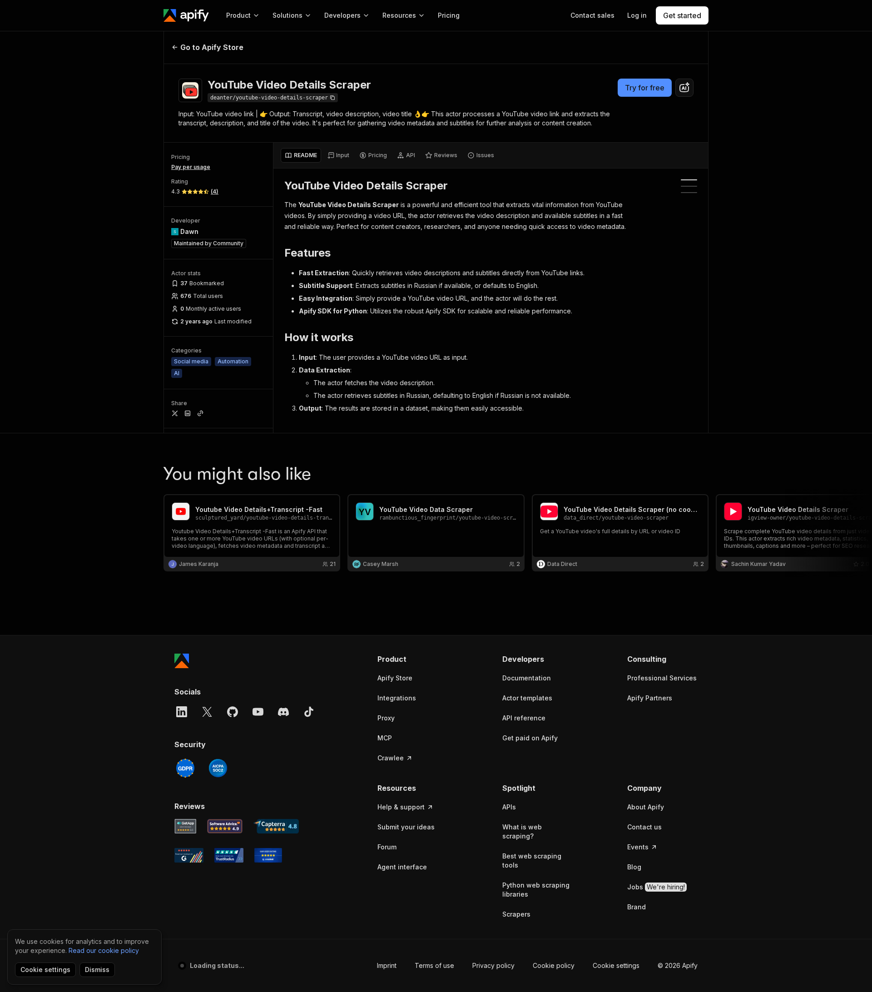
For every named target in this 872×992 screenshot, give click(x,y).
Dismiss (97, 969)
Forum (386, 847)
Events (638, 847)
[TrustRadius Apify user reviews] (228, 855)
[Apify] (186, 15)
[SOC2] (218, 768)
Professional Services (662, 678)
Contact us (644, 827)
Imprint (386, 965)
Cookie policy (554, 965)
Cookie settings (616, 965)
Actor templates (527, 698)
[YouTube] (258, 711)
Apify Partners (649, 698)
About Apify (645, 807)
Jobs (656, 887)
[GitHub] (232, 711)
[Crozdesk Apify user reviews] (268, 855)
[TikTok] (309, 711)
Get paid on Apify (530, 738)
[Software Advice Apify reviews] (225, 826)
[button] (412, 659)
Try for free (644, 87)
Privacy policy (493, 965)
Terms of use (434, 965)
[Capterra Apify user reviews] (276, 826)
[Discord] (283, 711)
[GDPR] (185, 768)
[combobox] (684, 88)
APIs (509, 807)
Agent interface (402, 867)
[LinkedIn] (181, 711)
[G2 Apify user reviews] (188, 855)
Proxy (386, 718)
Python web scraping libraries (536, 889)
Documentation (526, 678)
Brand (636, 907)
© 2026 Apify (678, 965)
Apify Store (394, 678)
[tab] (301, 155)
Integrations (396, 698)
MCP (384, 738)
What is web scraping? (522, 831)
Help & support (401, 807)
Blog (634, 867)
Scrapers (516, 914)
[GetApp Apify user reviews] (185, 826)
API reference (523, 718)
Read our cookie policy (104, 950)
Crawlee (390, 758)
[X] (207, 711)
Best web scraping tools (531, 860)
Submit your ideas (406, 827)
